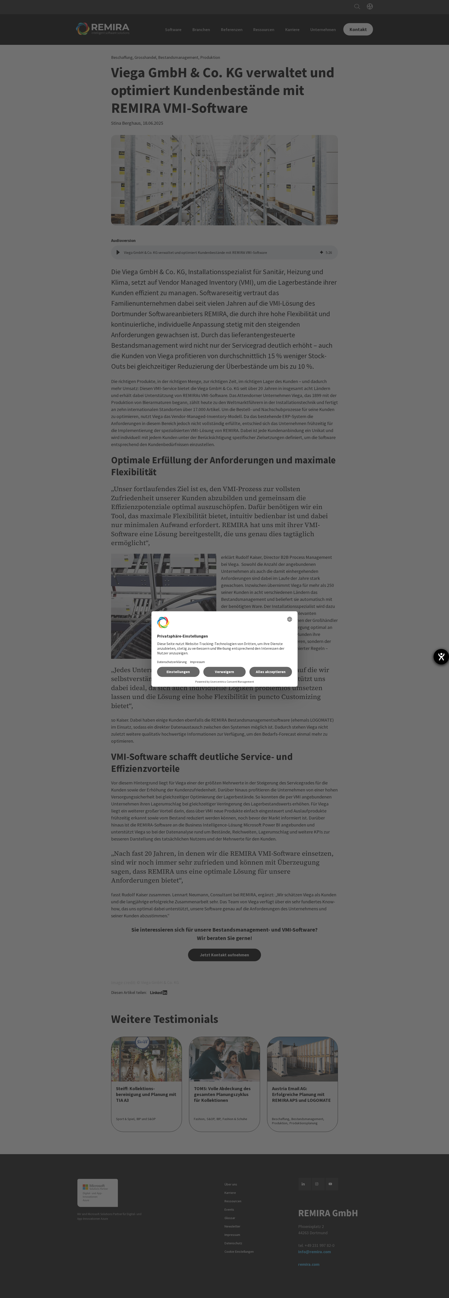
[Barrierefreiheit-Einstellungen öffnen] (441, 656)
